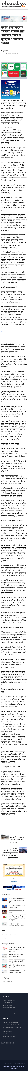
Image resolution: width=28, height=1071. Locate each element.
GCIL (17, 935)
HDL (4, 937)
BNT (13, 935)
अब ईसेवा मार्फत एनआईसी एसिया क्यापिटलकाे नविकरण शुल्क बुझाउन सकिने (17, 949)
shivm (21, 935)
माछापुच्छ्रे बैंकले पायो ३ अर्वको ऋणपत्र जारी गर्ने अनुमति (16, 956)
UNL (9, 935)
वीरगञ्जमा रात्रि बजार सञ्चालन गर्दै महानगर (16, 912)
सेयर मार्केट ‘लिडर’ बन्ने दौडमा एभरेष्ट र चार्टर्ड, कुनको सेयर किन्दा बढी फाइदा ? (17, 918)
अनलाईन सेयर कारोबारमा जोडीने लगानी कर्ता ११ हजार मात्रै (17, 971)
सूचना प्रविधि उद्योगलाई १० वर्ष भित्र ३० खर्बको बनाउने (17, 907)
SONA (4, 935)
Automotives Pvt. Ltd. (12, 1063)
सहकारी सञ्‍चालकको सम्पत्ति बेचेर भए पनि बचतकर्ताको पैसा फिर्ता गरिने (17, 900)
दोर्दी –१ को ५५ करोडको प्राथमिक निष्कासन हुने (17, 966)
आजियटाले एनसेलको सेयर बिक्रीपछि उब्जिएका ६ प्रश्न (16, 924)
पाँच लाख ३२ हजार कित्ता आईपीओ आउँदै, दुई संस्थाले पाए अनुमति (17, 961)
